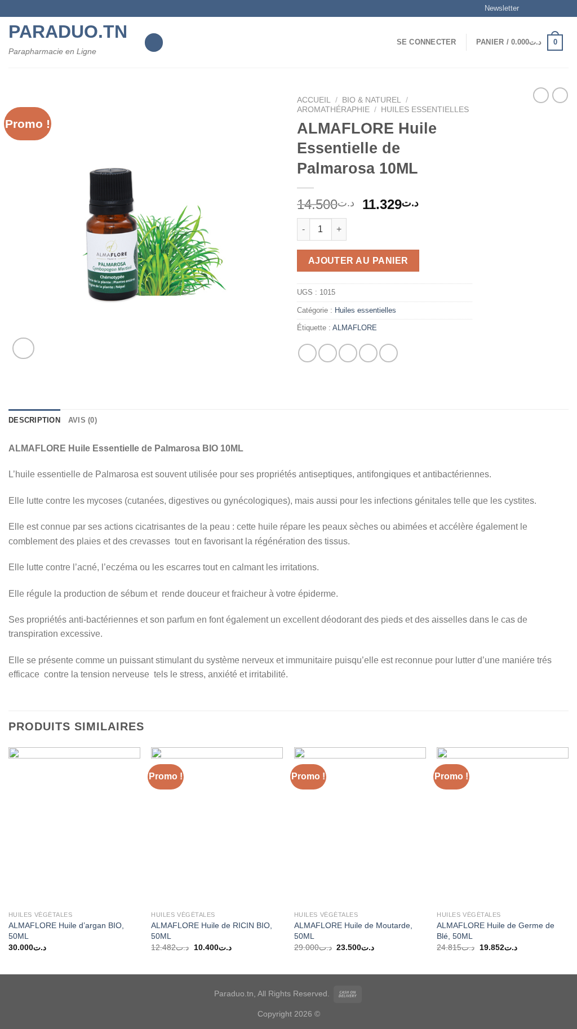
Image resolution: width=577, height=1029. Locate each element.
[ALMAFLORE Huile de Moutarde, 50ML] (360, 826)
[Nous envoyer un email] (563, 8)
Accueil (314, 100)
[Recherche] (154, 42)
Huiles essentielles (425, 109)
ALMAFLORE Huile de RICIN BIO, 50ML (211, 931)
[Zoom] (23, 349)
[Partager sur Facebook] (307, 353)
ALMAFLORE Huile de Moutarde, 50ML (353, 931)
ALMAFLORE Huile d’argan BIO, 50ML (66, 931)
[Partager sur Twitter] (327, 353)
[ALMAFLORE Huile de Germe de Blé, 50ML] (503, 826)
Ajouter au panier (358, 260)
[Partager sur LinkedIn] (388, 353)
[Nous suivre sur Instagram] (541, 8)
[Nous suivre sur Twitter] (552, 8)
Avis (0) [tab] (82, 420)
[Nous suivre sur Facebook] (530, 8)
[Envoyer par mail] (348, 353)
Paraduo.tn (67, 32)
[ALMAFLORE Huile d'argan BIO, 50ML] (74, 826)
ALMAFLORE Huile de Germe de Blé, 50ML (495, 931)
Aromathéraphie (333, 109)
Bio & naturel (371, 100)
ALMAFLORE (354, 327)
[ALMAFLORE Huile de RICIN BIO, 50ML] (217, 826)
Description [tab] (34, 420)
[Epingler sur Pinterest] (368, 353)
